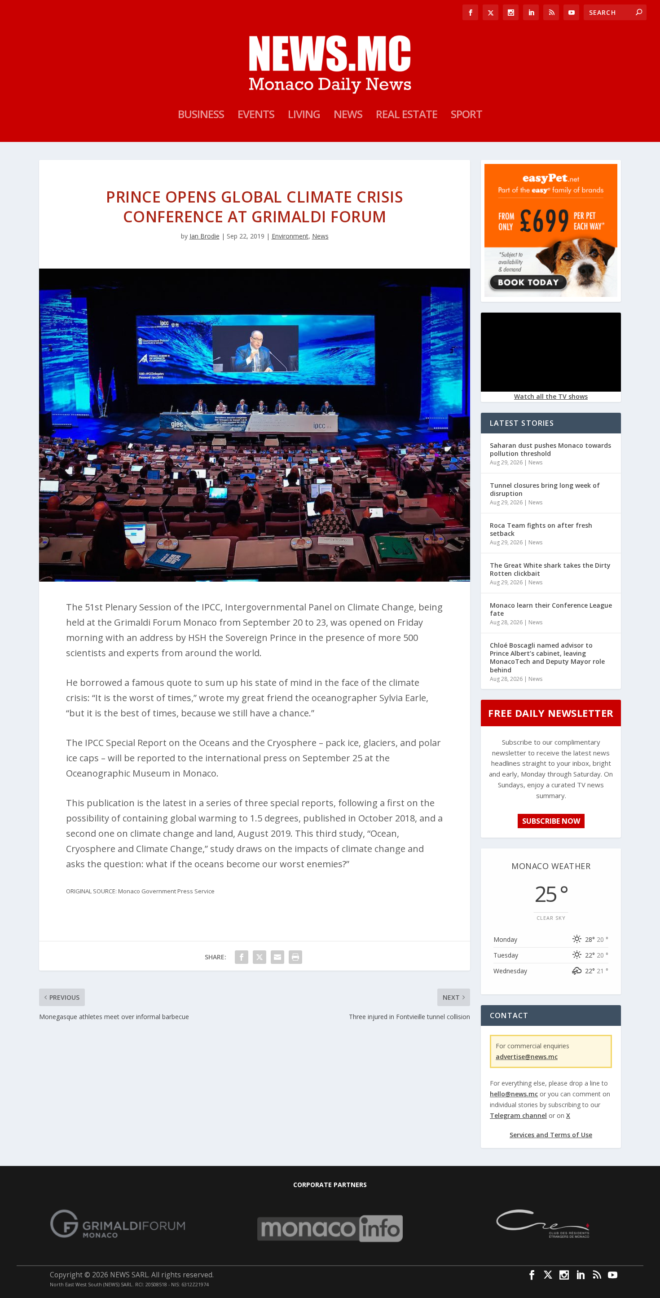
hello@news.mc (514, 1094)
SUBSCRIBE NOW (551, 821)
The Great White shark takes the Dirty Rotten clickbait (550, 569)
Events (256, 115)
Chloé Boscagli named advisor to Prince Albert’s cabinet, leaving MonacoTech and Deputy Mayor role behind (547, 657)
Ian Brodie (204, 236)
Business (201, 115)
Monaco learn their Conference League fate (551, 609)
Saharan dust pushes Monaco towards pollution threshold (550, 449)
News (348, 115)
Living (304, 115)
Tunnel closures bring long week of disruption (545, 489)
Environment (290, 236)
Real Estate (406, 115)
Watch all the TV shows (551, 396)
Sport (466, 115)
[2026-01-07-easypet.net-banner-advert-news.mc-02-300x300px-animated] (550, 294)
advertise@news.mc (527, 1056)
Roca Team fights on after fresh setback (541, 529)
